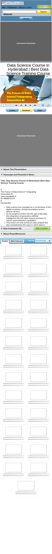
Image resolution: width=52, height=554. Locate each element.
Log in (29, 7)
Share (39, 110)
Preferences (12, 7)
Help (3, 7)
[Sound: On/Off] (43, 105)
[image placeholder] (13, 250)
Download (26, 110)
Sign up (22, 7)
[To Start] (16, 105)
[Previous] (21, 105)
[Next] (30, 105)
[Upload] (26, 19)
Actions (12, 110)
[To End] (35, 105)
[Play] (26, 105)
